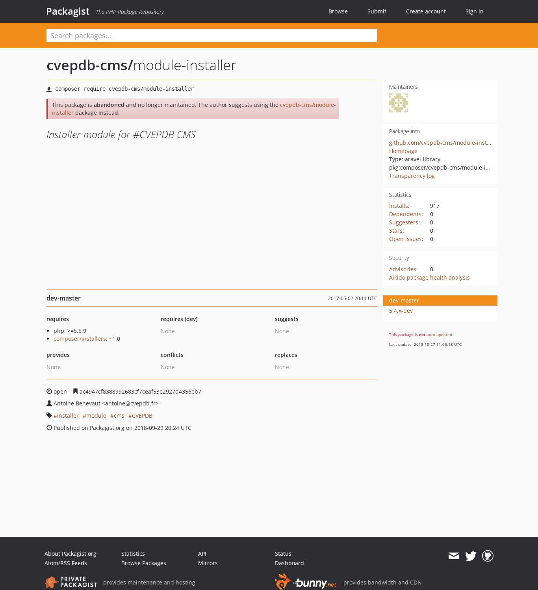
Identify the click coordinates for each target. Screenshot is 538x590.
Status (283, 553)
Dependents (405, 214)
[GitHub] (487, 556)
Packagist (68, 11)
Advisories (402, 269)
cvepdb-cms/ (89, 65)
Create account (426, 11)
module (96, 415)
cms (119, 415)
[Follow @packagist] (471, 556)
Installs (398, 205)
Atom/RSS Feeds (66, 563)
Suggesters (403, 222)
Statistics (133, 553)
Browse (338, 11)
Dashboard (289, 563)
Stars (396, 230)
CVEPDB (142, 415)
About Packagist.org (70, 553)
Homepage (403, 151)
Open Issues (405, 239)
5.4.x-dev (401, 310)
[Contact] (453, 556)
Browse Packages (143, 563)
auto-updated (439, 334)
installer (68, 415)
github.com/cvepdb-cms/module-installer (444, 142)
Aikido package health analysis (429, 277)
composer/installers (80, 338)
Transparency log (412, 175)
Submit (376, 11)
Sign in (475, 11)
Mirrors (208, 563)
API (202, 553)
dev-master (404, 300)
